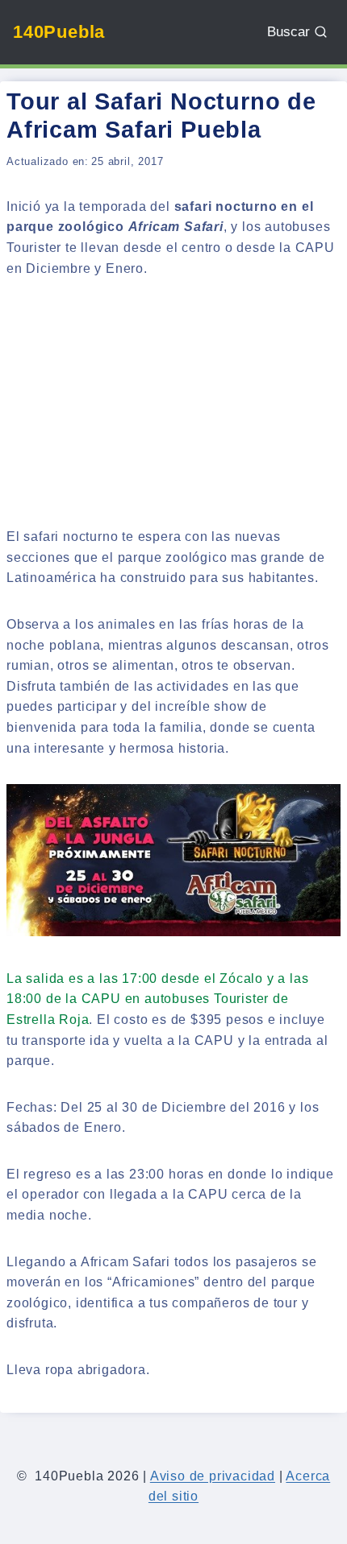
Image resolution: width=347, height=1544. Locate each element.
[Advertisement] (173, 405)
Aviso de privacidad (212, 1476)
